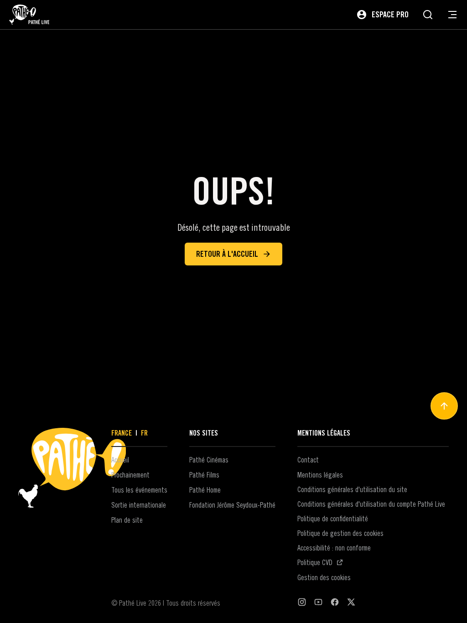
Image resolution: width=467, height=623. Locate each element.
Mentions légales (320, 475)
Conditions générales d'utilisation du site (352, 489)
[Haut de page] (444, 406)
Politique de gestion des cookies (340, 533)
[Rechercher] (427, 14)
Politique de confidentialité (332, 518)
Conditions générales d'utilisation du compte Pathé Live (371, 504)
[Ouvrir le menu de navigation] (452, 14)
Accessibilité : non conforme (334, 548)
